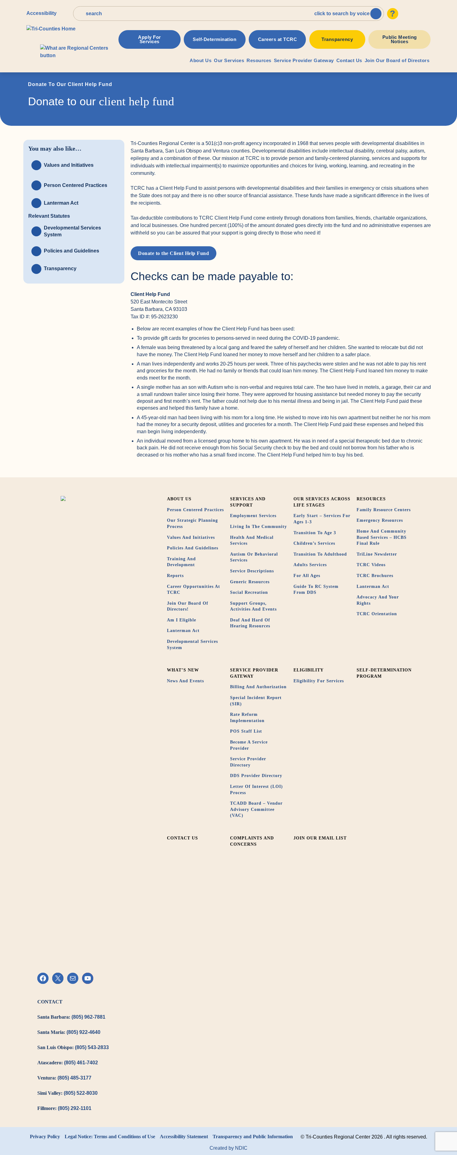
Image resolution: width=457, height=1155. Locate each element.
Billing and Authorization (258, 686)
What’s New (183, 670)
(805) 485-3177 (74, 1077)
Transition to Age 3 (314, 532)
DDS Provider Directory (256, 775)
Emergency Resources (380, 520)
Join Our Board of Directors (397, 60)
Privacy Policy (45, 1136)
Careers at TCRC (277, 39)
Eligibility (308, 670)
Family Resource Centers (384, 509)
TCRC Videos (371, 564)
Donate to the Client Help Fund (173, 253)
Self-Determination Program (384, 673)
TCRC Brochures (375, 575)
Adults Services (310, 564)
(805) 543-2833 (92, 1047)
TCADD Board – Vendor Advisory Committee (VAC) (256, 809)
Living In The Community (258, 526)
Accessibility (41, 13)
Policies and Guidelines (192, 548)
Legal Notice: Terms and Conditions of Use (110, 1136)
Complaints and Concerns (252, 841)
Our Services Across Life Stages (321, 502)
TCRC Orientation (377, 614)
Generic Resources (250, 582)
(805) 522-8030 (81, 1093)
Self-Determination (214, 39)
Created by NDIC (228, 1148)
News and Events (185, 681)
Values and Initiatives (191, 537)
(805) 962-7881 (88, 1017)
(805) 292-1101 (74, 1108)
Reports (175, 575)
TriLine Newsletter (377, 554)
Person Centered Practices (195, 509)
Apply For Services (149, 39)
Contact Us (349, 60)
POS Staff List (246, 731)
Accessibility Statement (184, 1136)
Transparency (337, 39)
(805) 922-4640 (83, 1032)
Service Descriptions (252, 571)
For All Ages (306, 575)
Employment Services (253, 515)
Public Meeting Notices (399, 39)
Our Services (229, 60)
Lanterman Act (183, 630)
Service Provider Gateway (304, 60)
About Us (200, 60)
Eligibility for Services (318, 681)
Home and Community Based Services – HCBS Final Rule (382, 537)
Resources (259, 60)
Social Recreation (249, 592)
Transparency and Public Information (253, 1136)
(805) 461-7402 (81, 1062)
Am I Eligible (181, 620)
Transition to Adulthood (320, 554)
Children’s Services (314, 543)
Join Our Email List (320, 838)
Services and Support (247, 502)
